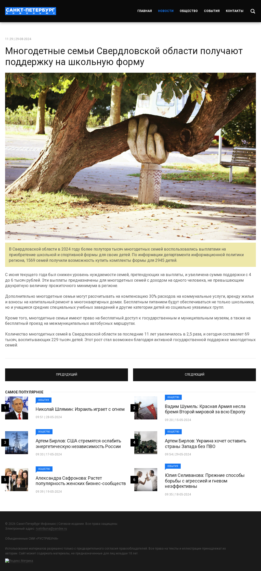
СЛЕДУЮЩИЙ (194, 372)
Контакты (234, 11)
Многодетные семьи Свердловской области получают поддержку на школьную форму (124, 56)
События (212, 11)
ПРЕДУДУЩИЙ (67, 372)
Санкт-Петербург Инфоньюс (30, 11)
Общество (189, 11)
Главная (144, 11)
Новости (166, 11)
